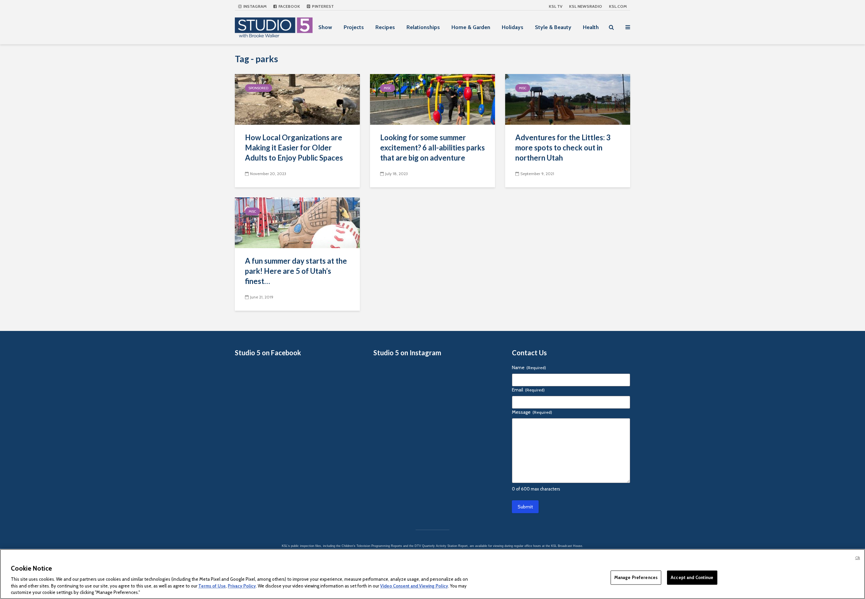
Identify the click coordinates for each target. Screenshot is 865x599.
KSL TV (555, 6)
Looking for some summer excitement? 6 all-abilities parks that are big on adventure (432, 147)
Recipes (385, 27)
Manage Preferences (636, 577)
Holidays (512, 27)
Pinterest (322, 6)
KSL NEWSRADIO (585, 6)
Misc (387, 88)
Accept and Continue (692, 577)
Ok (857, 557)
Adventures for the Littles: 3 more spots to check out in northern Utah (563, 147)
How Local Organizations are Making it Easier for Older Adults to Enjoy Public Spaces (294, 147)
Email (528, 390)
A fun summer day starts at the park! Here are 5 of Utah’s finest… (296, 271)
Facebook (288, 6)
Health (591, 27)
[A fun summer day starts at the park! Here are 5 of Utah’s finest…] (297, 222)
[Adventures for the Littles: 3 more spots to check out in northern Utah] (567, 99)
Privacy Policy (242, 585)
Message (532, 412)
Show (325, 27)
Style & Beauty (553, 27)
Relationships (423, 27)
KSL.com (618, 6)
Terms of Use (212, 585)
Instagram (254, 6)
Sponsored (258, 88)
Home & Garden (470, 27)
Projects (354, 27)
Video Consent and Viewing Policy (414, 585)
